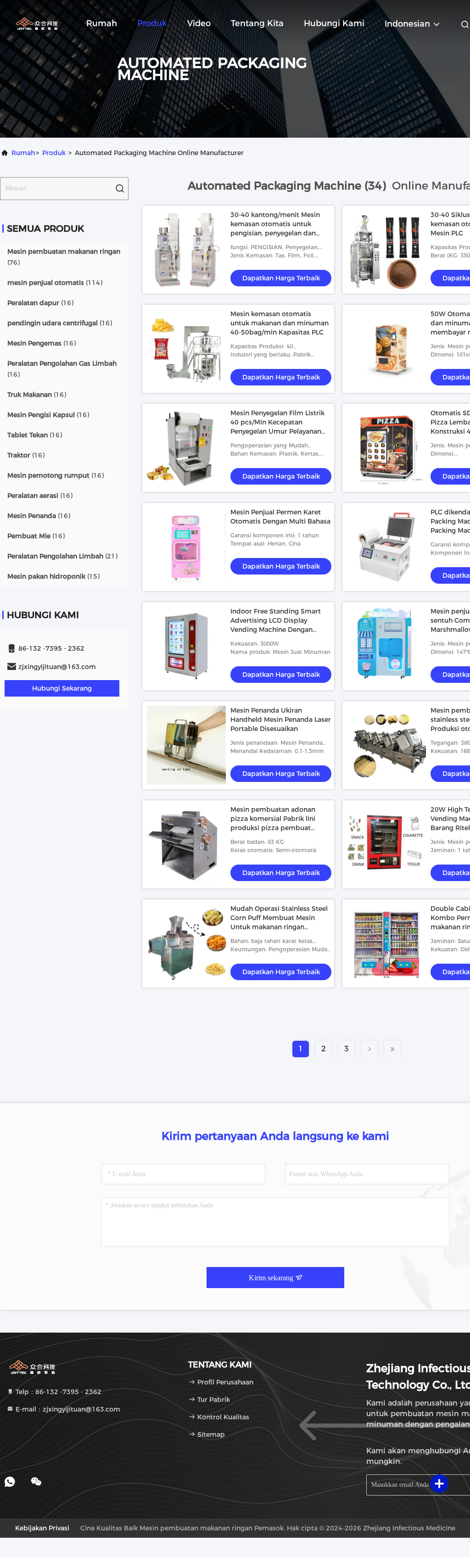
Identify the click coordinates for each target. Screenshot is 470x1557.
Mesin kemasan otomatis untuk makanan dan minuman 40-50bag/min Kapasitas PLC (279, 323)
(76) (63, 257)
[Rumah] (37, 23)
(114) (54, 283)
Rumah (101, 23)
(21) (62, 556)
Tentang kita (257, 23)
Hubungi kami (334, 23)
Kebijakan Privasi (42, 1528)
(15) (53, 576)
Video (199, 23)
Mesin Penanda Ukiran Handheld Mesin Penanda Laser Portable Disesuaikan (280, 719)
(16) (40, 303)
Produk (152, 23)
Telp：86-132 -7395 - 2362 (57, 1392)
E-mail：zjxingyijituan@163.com (67, 1409)
